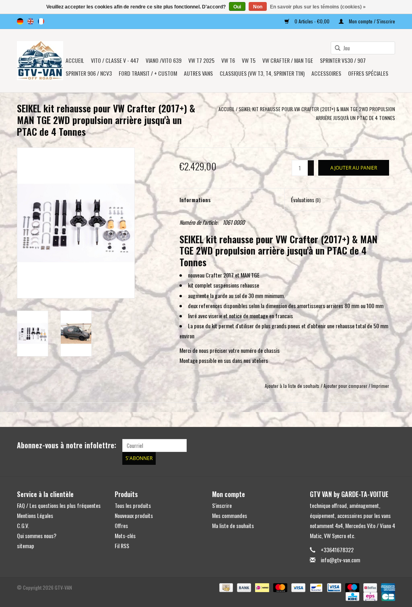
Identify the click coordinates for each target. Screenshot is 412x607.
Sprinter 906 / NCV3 (89, 73)
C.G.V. (23, 525)
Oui (237, 7)
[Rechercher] (335, 48)
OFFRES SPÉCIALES (368, 73)
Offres (121, 525)
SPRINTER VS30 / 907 (343, 60)
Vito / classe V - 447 (115, 60)
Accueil (75, 60)
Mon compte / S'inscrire (371, 21)
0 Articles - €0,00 (312, 21)
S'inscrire (222, 505)
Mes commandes (229, 515)
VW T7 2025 (201, 60)
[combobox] (363, 47)
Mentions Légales (35, 515)
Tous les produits (133, 505)
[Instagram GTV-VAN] (388, 445)
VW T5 (248, 60)
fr (41, 21)
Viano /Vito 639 (163, 60)
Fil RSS (122, 545)
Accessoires (326, 73)
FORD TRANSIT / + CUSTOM (148, 73)
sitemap (25, 545)
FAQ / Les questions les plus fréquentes (59, 505)
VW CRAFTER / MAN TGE (287, 60)
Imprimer (380, 385)
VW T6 (228, 60)
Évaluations (306, 199)
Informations (195, 199)
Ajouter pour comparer (346, 385)
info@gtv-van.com (340, 559)
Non (257, 7)
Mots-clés (125, 535)
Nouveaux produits (134, 515)
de (20, 21)
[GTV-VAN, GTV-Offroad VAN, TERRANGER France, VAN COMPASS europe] (40, 60)
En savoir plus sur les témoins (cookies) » (318, 7)
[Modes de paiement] (225, 586)
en (30, 21)
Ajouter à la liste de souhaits (292, 385)
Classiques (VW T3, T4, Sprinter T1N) (262, 73)
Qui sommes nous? (36, 535)
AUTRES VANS (198, 73)
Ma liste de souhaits (233, 525)
